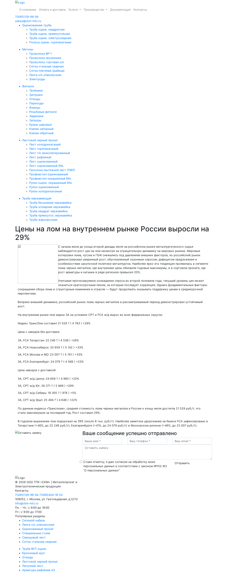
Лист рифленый (40, 157)
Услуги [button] (73, 9)
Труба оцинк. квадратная (47, 29)
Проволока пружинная (45, 58)
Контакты (140, 9)
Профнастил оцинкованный (48, 174)
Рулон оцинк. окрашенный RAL (50, 183)
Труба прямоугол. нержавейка (50, 215)
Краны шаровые (40, 124)
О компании (27, 9)
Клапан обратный (41, 133)
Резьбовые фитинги (43, 112)
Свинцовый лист (34, 537)
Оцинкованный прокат (38, 529)
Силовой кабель (33, 520)
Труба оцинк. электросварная (50, 38)
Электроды (37, 79)
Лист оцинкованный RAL (46, 165)
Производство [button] (94, 9)
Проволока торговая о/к (46, 62)
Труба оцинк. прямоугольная (49, 33)
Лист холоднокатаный (45, 144)
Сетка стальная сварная (46, 66)
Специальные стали (36, 533)
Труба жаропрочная (43, 219)
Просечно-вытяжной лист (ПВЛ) (52, 170)
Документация (120, 9)
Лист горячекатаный (43, 148)
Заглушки (36, 95)
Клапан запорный (41, 129)
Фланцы (34, 107)
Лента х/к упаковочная (45, 75)
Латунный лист (32, 566)
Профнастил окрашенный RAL (50, 178)
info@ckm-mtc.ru (26, 503)
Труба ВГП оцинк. (34, 549)
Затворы (35, 120)
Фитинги (28, 86)
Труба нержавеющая (36, 198)
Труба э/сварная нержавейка (49, 207)
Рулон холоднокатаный (45, 191)
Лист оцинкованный (43, 161)
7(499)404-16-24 (51, 495)
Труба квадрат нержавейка (48, 211)
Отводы (34, 99)
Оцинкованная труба (36, 25)
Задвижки (36, 116)
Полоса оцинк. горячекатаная (50, 42)
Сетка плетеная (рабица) (47, 70)
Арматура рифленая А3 (38, 570)
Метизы (27, 49)
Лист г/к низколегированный (49, 153)
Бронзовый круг (33, 553)
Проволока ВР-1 (40, 53)
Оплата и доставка (52, 9)
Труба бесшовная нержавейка (50, 202)
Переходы (36, 103)
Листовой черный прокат (40, 140)
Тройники (36, 90)
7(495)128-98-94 (26, 16)
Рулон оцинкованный (44, 187)
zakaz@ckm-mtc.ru (28, 21)
